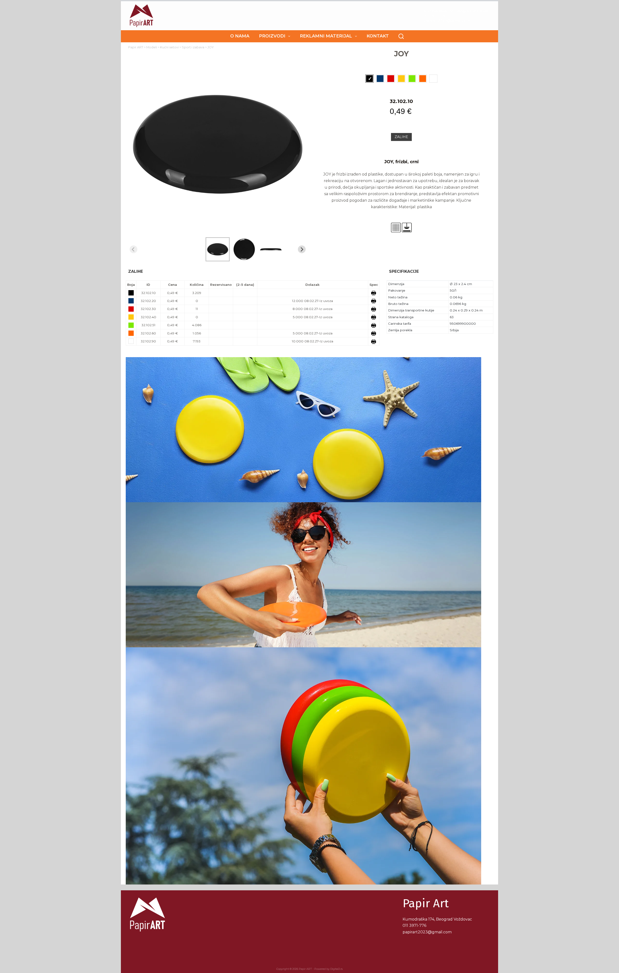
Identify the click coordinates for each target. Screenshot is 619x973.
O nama (239, 36)
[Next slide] (302, 249)
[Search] (401, 36)
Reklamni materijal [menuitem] (326, 36)
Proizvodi (272, 36)
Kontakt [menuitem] (378, 36)
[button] (218, 249)
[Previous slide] (133, 249)
